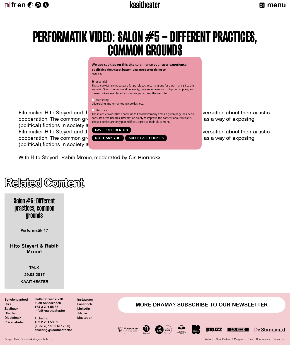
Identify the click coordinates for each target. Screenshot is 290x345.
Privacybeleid (15, 322)
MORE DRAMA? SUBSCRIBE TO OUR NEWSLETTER (202, 305)
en (21, 5)
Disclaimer (13, 318)
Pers (8, 304)
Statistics (101, 110)
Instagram (85, 300)
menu (276, 5)
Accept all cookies (146, 138)
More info (97, 73)
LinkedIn (83, 309)
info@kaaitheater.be (50, 311)
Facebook (84, 304)
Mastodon (84, 318)
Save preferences (111, 130)
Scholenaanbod (16, 300)
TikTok (82, 313)
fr (13, 5)
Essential (101, 82)
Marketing (102, 100)
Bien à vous (279, 339)
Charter (10, 313)
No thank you (108, 138)
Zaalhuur (11, 309)
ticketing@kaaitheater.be (53, 330)
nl (7, 5)
